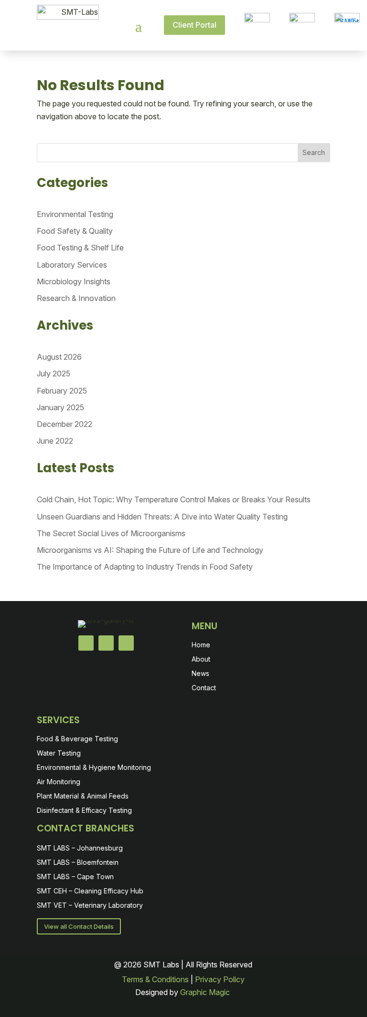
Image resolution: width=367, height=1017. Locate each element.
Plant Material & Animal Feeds (83, 796)
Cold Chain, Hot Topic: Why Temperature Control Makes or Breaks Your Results (174, 499)
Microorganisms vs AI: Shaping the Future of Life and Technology (150, 550)
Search (313, 152)
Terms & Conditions (155, 979)
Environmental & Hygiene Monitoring (94, 767)
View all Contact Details (79, 926)
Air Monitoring (58, 782)
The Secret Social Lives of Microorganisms (111, 533)
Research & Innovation (76, 298)
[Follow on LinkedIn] (106, 643)
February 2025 (62, 390)
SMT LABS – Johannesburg (80, 848)
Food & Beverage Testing (77, 739)
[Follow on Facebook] (86, 643)
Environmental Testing (75, 214)
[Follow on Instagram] (126, 643)
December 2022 (64, 424)
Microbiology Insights (73, 281)
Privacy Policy (220, 979)
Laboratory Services (72, 265)
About (201, 659)
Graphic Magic (206, 992)
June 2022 (55, 441)
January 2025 (60, 407)
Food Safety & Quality (75, 231)
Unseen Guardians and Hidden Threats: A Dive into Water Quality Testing (162, 516)
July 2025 (53, 373)
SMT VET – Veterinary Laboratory (90, 905)
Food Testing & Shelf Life (80, 247)
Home (201, 645)
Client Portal (194, 25)
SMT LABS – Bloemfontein (78, 862)
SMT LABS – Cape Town (75, 877)
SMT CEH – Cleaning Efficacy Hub (90, 891)
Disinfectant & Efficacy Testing (84, 810)
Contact (204, 688)
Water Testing (59, 753)
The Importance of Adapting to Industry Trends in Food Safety (145, 566)
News (200, 673)
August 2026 (59, 357)
